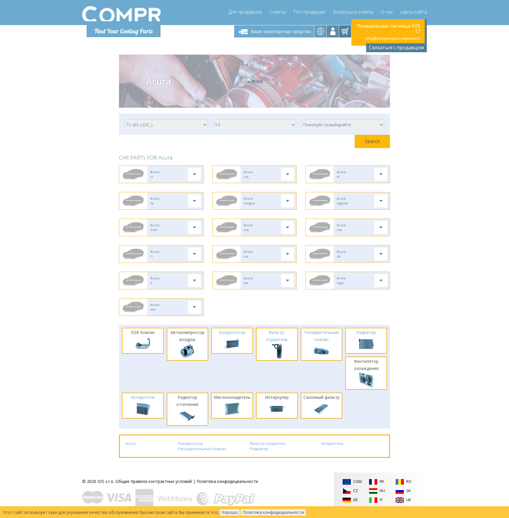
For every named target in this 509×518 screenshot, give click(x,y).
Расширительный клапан (202, 448)
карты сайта (414, 12)
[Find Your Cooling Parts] (121, 13)
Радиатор (259, 448)
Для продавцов (245, 12)
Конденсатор (190, 443)
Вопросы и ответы (353, 12)
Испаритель (332, 443)
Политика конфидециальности (227, 481)
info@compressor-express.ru (392, 38)
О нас (387, 12)
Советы (277, 12)
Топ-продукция (309, 12)
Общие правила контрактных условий (153, 481)
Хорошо (230, 512)
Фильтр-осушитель (268, 443)
